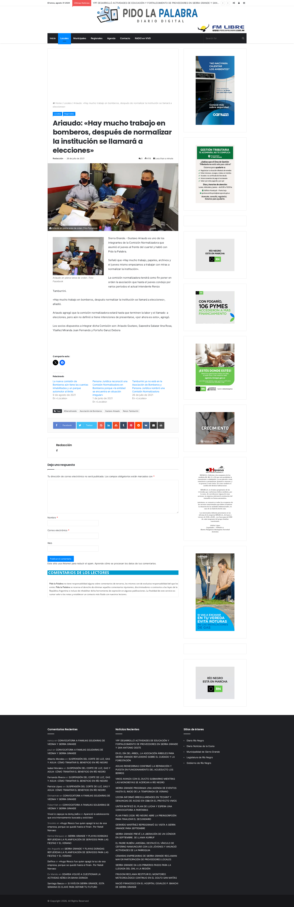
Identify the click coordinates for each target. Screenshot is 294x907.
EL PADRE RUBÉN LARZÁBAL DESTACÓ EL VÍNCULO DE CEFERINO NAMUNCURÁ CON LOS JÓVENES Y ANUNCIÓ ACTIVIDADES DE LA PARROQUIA (146, 847)
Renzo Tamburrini (130, 411)
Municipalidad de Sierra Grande (203, 751)
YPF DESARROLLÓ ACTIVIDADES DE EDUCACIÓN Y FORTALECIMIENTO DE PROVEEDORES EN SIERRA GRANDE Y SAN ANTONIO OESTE (164, 3)
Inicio (53, 38)
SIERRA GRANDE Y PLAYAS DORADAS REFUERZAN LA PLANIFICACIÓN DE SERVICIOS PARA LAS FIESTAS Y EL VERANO (77, 839)
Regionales (96, 38)
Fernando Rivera (56, 777)
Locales (64, 38)
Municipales (79, 38)
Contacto (125, 38)
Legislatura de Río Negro (200, 757)
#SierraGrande (70, 411)
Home (58, 103)
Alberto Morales (55, 759)
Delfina (51, 861)
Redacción (58, 158)
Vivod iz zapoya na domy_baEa (63, 814)
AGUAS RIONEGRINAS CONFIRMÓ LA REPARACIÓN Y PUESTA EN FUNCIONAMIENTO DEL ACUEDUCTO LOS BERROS (144, 770)
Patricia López (54, 786)
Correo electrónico (58, 530)
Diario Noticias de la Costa (200, 746)
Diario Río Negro (195, 740)
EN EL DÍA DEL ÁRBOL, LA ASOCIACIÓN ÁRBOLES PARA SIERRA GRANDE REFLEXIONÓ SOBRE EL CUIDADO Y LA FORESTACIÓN (145, 757)
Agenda (111, 38)
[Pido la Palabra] (147, 22)
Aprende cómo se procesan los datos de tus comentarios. (125, 563)
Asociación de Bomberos (91, 411)
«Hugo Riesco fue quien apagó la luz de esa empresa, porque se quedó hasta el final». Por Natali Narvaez (77, 827)
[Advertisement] (113, 72)
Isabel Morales (55, 768)
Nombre (52, 517)
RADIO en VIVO (143, 38)
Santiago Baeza (55, 883)
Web (49, 543)
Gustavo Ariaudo (112, 411)
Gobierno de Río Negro (199, 763)
